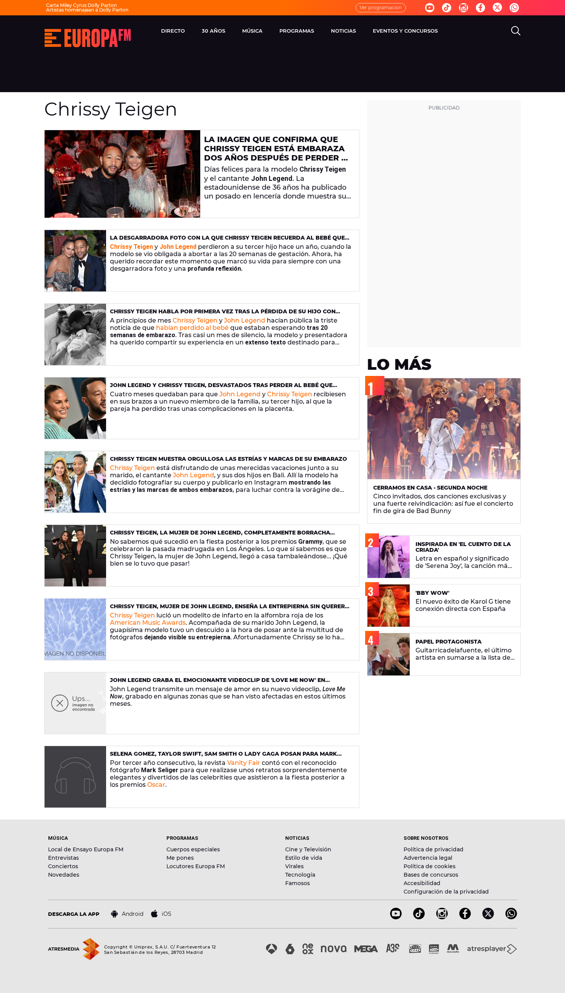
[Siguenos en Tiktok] (446, 7)
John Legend (244, 320)
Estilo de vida (303, 857)
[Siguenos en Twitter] (497, 8)
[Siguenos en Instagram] (463, 7)
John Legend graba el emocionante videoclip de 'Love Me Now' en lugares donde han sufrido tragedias (217, 683)
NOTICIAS (343, 31)
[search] (515, 30)
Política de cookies (429, 866)
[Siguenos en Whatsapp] (514, 7)
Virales (294, 866)
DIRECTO (173, 31)
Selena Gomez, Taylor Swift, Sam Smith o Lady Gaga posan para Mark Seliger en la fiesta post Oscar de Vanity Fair (223, 757)
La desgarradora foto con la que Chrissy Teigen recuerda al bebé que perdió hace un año (227, 241)
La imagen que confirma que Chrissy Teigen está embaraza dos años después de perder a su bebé (275, 153)
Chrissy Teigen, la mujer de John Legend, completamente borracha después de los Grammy (220, 536)
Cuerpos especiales (193, 849)
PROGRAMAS (296, 31)
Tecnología (300, 874)
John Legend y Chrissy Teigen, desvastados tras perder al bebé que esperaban (221, 388)
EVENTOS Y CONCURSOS (405, 31)
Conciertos (63, 866)
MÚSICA (252, 31)
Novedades (63, 874)
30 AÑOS (213, 31)
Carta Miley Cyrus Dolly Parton (81, 5)
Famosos (297, 883)
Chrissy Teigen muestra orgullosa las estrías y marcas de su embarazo (228, 458)
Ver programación (381, 7)
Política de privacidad (434, 849)
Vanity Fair (243, 762)
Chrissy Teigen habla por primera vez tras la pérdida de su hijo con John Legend (223, 314)
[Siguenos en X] (488, 917)
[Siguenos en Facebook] (480, 7)
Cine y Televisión (308, 849)
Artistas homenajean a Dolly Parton (87, 10)
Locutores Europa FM (195, 866)
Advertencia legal (428, 857)
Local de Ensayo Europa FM (85, 849)
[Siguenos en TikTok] (419, 917)
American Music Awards (148, 622)
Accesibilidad (422, 883)
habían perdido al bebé (192, 327)
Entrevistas (63, 857)
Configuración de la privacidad (446, 891)
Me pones (180, 857)
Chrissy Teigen (195, 320)
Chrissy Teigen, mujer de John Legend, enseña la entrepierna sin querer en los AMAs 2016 (227, 609)
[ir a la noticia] (122, 174)
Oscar (156, 784)
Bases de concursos (431, 874)
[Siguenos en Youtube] (429, 7)
